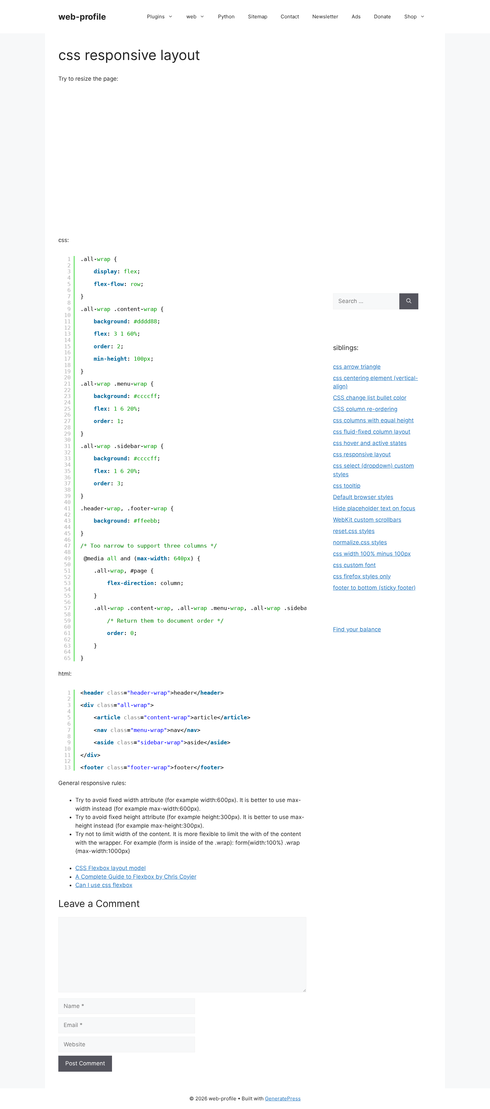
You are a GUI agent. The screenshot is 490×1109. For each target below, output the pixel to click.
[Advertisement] (375, 160)
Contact (290, 16)
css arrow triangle (357, 366)
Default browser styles (363, 497)
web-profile (82, 17)
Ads (356, 16)
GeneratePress (283, 1098)
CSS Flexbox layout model (110, 868)
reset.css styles (354, 531)
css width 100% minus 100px (372, 553)
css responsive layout (362, 454)
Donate (382, 16)
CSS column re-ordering (365, 409)
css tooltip (346, 485)
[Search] (408, 301)
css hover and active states (370, 443)
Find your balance (357, 629)
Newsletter (325, 16)
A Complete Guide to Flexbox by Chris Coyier (135, 876)
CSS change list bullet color (369, 397)
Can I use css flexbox (103, 885)
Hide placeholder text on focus (374, 508)
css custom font (354, 565)
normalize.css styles (360, 542)
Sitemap (257, 16)
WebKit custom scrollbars (367, 519)
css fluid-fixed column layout (371, 431)
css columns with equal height (373, 420)
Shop (410, 16)
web (191, 16)
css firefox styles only (362, 576)
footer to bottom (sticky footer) (374, 587)
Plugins (156, 16)
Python (226, 16)
